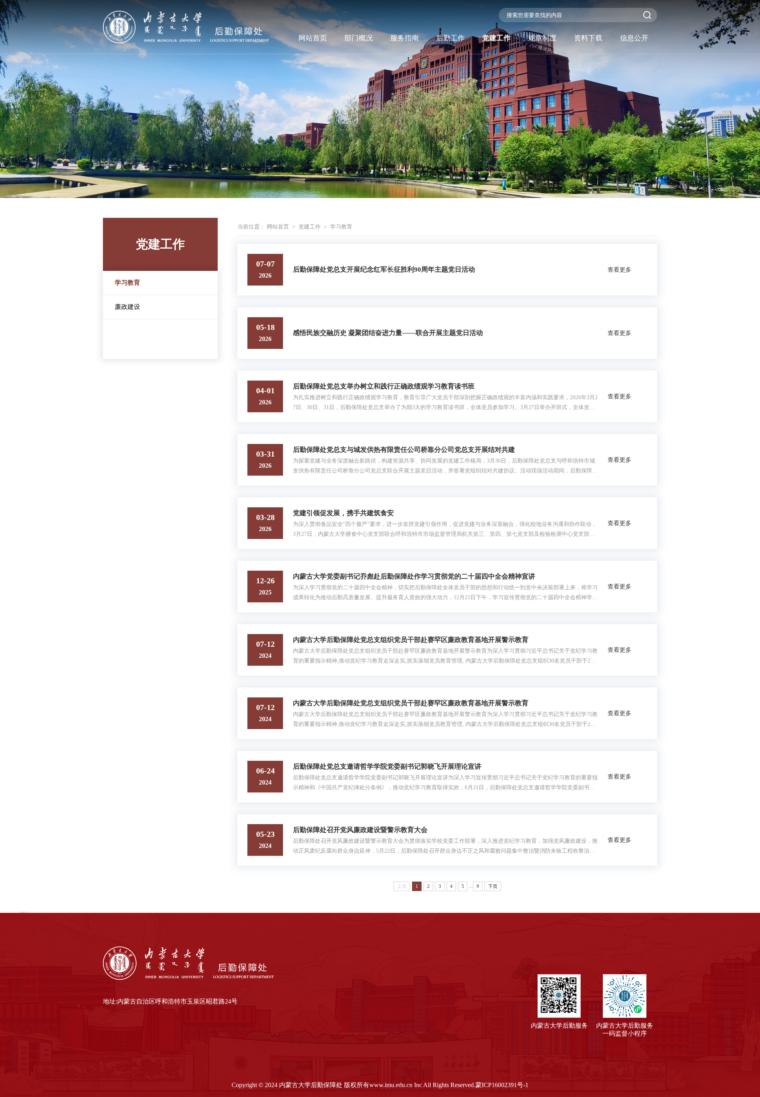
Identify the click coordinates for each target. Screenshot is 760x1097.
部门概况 (358, 38)
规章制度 (542, 38)
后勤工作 (450, 38)
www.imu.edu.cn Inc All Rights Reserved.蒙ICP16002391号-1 (448, 1085)
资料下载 (588, 38)
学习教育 (127, 282)
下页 (493, 886)
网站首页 (312, 38)
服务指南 (404, 38)
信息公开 (634, 38)
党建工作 (496, 38)
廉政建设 (127, 306)
